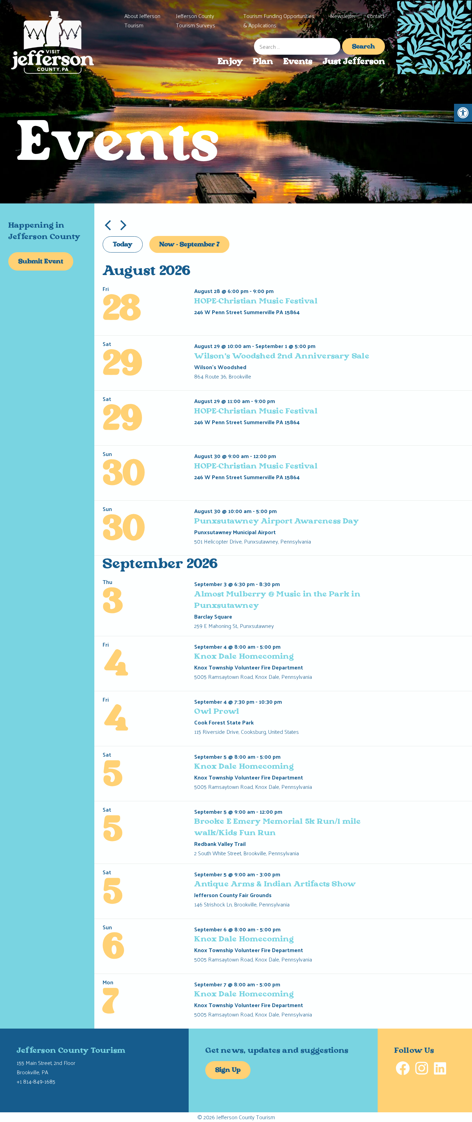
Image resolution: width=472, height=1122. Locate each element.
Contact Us (375, 20)
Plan (263, 62)
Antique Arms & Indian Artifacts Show (275, 884)
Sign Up (227, 1070)
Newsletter (343, 16)
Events (297, 62)
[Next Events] (123, 225)
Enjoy (230, 62)
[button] (463, 113)
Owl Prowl (216, 712)
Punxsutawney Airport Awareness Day (276, 522)
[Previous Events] (108, 225)
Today (122, 245)
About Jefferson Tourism (142, 20)
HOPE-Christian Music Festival (255, 301)
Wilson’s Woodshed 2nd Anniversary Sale (281, 357)
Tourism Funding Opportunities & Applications (278, 20)
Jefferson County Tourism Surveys (195, 20)
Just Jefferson (354, 62)
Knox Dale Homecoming (243, 657)
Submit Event (40, 262)
